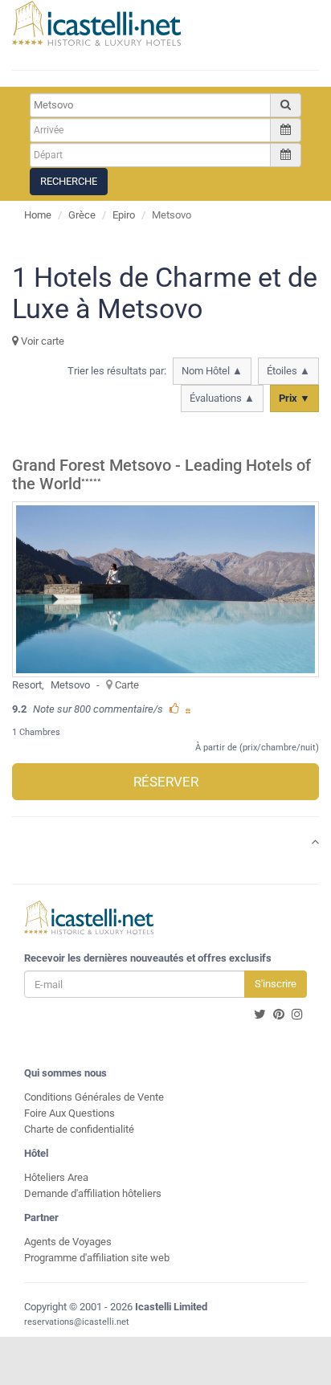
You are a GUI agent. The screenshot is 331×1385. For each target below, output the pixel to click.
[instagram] (297, 1014)
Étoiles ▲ (288, 371)
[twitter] (260, 1014)
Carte (127, 685)
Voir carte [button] (41, 341)
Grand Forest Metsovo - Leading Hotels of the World (161, 474)
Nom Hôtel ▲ (212, 371)
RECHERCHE (68, 181)
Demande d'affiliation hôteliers (92, 1193)
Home (37, 215)
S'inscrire (275, 984)
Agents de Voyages (68, 1242)
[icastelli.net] (96, 23)
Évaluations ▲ (222, 398)
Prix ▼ (294, 398)
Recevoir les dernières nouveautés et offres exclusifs (148, 958)
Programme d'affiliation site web (97, 1258)
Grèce (82, 215)
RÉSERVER (165, 782)
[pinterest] (278, 1014)
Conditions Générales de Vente (94, 1097)
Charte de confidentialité (79, 1129)
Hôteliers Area (56, 1177)
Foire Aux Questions (69, 1113)
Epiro (123, 215)
